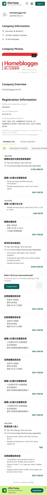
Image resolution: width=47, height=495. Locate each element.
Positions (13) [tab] (8, 141)
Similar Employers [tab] (27, 141)
